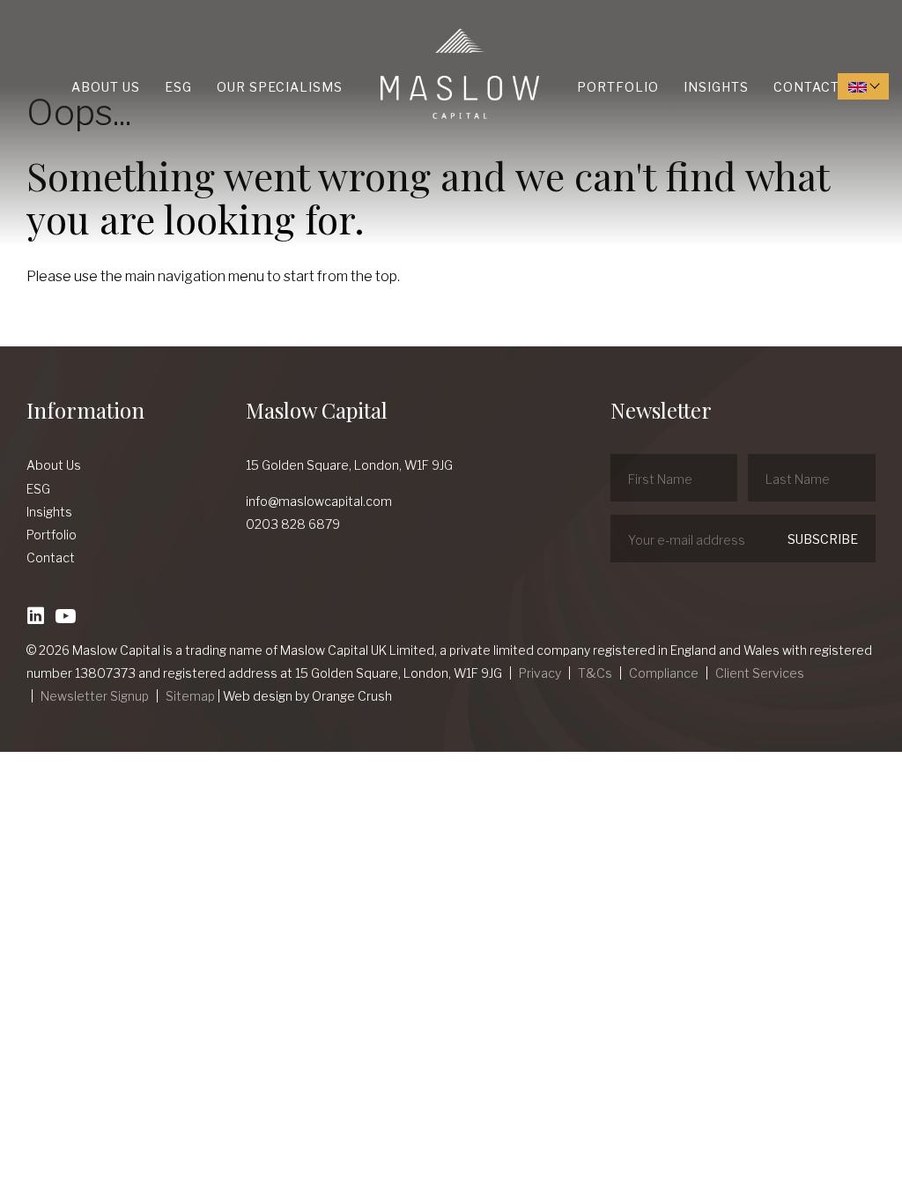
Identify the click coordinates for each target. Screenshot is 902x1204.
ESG (178, 86)
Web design (257, 695)
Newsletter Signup (95, 695)
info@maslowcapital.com (319, 501)
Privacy (540, 672)
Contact (806, 86)
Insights (716, 86)
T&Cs (595, 672)
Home (385, 28)
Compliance (664, 672)
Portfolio (618, 86)
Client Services (759, 672)
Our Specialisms (280, 86)
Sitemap (190, 695)
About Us (105, 86)
